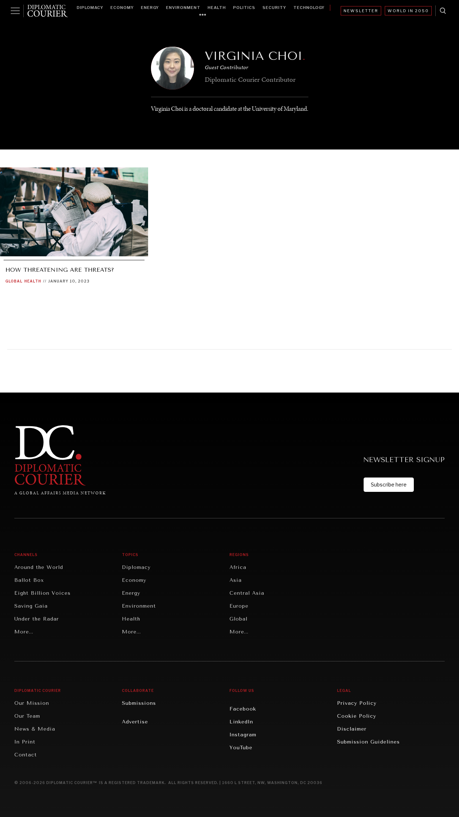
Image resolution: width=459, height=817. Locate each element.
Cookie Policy (356, 716)
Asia (236, 580)
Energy (150, 7)
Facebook (243, 709)
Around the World (38, 567)
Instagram (243, 735)
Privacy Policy (357, 703)
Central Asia (247, 593)
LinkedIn (241, 722)
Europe (239, 606)
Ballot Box (29, 580)
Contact (25, 755)
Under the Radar (36, 619)
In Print (25, 742)
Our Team (27, 716)
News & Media (34, 729)
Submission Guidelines (368, 742)
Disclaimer (351, 729)
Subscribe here (389, 484)
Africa (238, 567)
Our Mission (31, 703)
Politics (244, 7)
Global (14, 281)
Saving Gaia (31, 606)
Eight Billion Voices (42, 593)
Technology (309, 7)
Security (274, 7)
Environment (183, 7)
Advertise (135, 722)
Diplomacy (90, 7)
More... (23, 632)
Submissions (139, 703)
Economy (122, 7)
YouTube (241, 748)
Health (217, 7)
